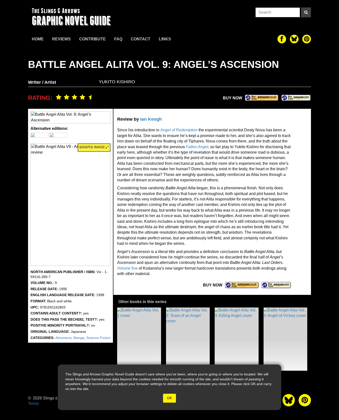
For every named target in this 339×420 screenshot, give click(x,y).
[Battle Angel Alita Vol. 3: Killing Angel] (237, 339)
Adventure (63, 338)
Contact (140, 39)
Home (38, 39)
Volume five (127, 268)
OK (169, 398)
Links (165, 39)
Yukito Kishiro (117, 81)
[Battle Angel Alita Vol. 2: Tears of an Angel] (188, 339)
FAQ (118, 39)
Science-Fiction (98, 338)
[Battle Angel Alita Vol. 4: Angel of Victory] (285, 339)
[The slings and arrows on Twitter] (294, 39)
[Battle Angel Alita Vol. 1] (139, 339)
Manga (78, 338)
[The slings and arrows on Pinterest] (306, 39)
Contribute (92, 39)
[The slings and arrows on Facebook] (281, 39)
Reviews (61, 39)
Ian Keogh (151, 119)
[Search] (306, 12)
